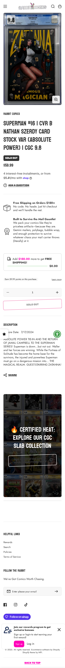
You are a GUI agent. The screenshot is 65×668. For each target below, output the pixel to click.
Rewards (7, 542)
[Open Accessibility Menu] (57, 334)
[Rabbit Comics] (32, 6)
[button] (30, 375)
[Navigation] (5, 6)
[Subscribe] (57, 591)
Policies (7, 551)
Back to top (32, 662)
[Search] (52, 6)
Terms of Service (12, 556)
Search (7, 547)
